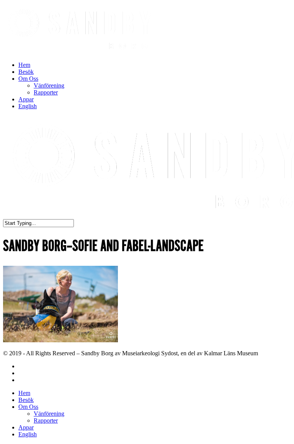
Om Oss (28, 78)
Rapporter (46, 92)
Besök (26, 71)
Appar (26, 99)
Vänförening (49, 85)
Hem (24, 65)
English (27, 106)
